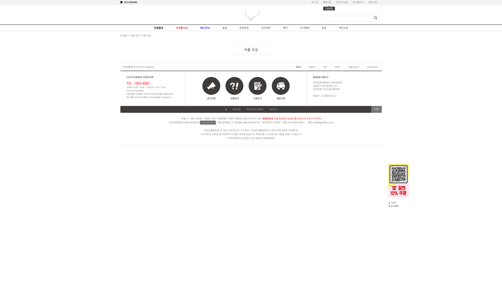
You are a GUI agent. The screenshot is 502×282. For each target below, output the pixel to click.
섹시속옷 (343, 28)
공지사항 (211, 98)
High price (353, 67)
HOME (123, 35)
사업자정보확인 (208, 122)
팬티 (285, 28)
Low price (372, 67)
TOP (376, 109)
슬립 (224, 28)
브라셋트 (266, 28)
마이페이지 (358, 2)
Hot (325, 67)
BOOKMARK (130, 2)
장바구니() (342, 2)
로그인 (314, 2)
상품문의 (234, 98)
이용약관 (236, 109)
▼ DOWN (393, 206)
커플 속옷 (134, 35)
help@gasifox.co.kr (323, 122)
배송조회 (280, 98)
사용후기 (257, 98)
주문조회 (372, 2)
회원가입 (327, 2)
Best (337, 67)
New (298, 67)
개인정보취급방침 (254, 109)
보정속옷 (244, 28)
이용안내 (273, 109)
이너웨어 (304, 28)
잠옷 (324, 28)
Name (312, 67)
